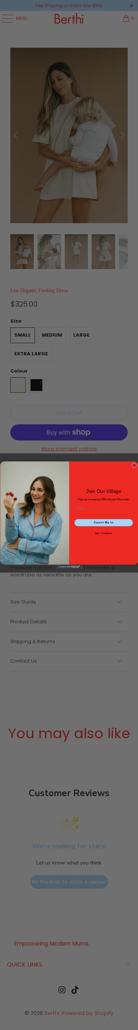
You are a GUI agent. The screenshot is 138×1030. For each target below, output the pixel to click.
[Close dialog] (134, 465)
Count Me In (103, 522)
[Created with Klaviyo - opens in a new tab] (69, 567)
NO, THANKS (103, 533)
